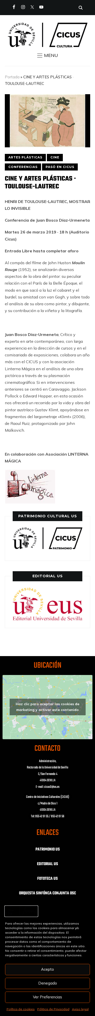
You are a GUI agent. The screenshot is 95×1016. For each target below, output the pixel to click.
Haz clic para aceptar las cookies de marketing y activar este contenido (47, 707)
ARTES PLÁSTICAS (25, 157)
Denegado (47, 983)
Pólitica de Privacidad (53, 1009)
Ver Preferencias (47, 997)
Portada (12, 77)
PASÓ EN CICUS (60, 167)
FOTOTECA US (47, 878)
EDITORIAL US (47, 864)
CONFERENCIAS (22, 167)
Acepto (47, 969)
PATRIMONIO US (47, 849)
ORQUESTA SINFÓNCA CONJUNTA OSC (47, 893)
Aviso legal (80, 1009)
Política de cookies (21, 1009)
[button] (47, 55)
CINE (54, 157)
